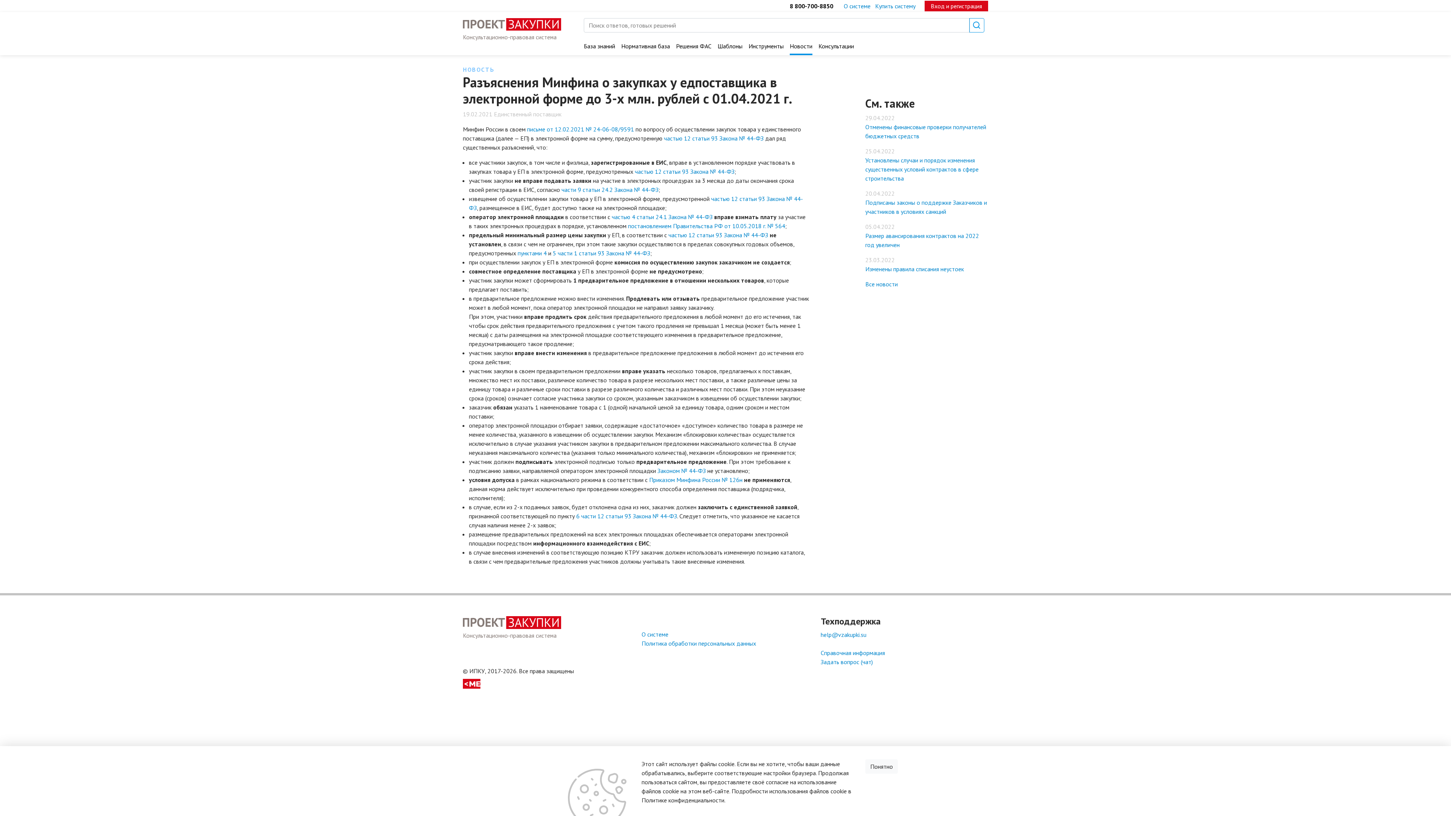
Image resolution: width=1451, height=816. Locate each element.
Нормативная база (645, 46)
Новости (801, 46)
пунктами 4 (533, 253)
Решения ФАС (694, 46)
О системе (857, 6)
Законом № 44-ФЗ (681, 470)
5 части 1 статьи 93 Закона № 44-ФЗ (601, 253)
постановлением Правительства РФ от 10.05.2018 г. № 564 (706, 226)
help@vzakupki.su (843, 634)
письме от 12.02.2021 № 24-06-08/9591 (580, 129)
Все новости (881, 284)
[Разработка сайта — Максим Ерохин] (472, 683)
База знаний (599, 46)
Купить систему (895, 6)
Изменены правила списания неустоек (914, 269)
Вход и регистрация (956, 6)
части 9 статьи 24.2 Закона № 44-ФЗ (610, 189)
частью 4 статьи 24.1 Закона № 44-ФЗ (662, 217)
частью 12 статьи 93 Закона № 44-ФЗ (714, 138)
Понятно (881, 766)
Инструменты (766, 46)
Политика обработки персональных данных (699, 643)
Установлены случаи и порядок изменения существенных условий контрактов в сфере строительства (922, 169)
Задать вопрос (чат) (847, 662)
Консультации (836, 46)
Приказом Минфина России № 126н (696, 480)
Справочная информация (853, 653)
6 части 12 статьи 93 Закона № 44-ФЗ (626, 516)
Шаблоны (730, 46)
